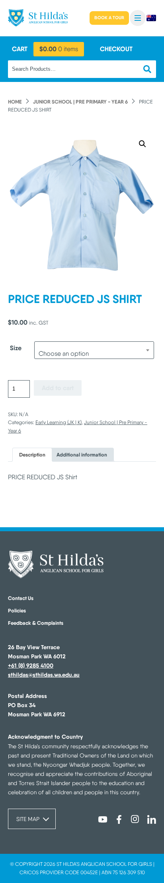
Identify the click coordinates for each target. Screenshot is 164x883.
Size (15, 348)
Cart (19, 49)
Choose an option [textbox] (64, 353)
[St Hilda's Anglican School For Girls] (38, 18)
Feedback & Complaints (35, 623)
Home (15, 102)
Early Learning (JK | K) (58, 422)
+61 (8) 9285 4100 (30, 665)
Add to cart (58, 388)
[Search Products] (147, 69)
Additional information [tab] (82, 455)
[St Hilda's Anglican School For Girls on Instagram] (135, 819)
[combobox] (94, 350)
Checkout (116, 49)
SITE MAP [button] (27, 818)
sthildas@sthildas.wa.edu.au (44, 674)
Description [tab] (32, 455)
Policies (17, 610)
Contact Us (20, 598)
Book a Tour (109, 17)
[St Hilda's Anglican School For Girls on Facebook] (119, 819)
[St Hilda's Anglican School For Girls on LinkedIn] (151, 819)
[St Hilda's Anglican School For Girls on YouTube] (102, 819)
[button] (138, 18)
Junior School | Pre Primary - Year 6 (80, 102)
